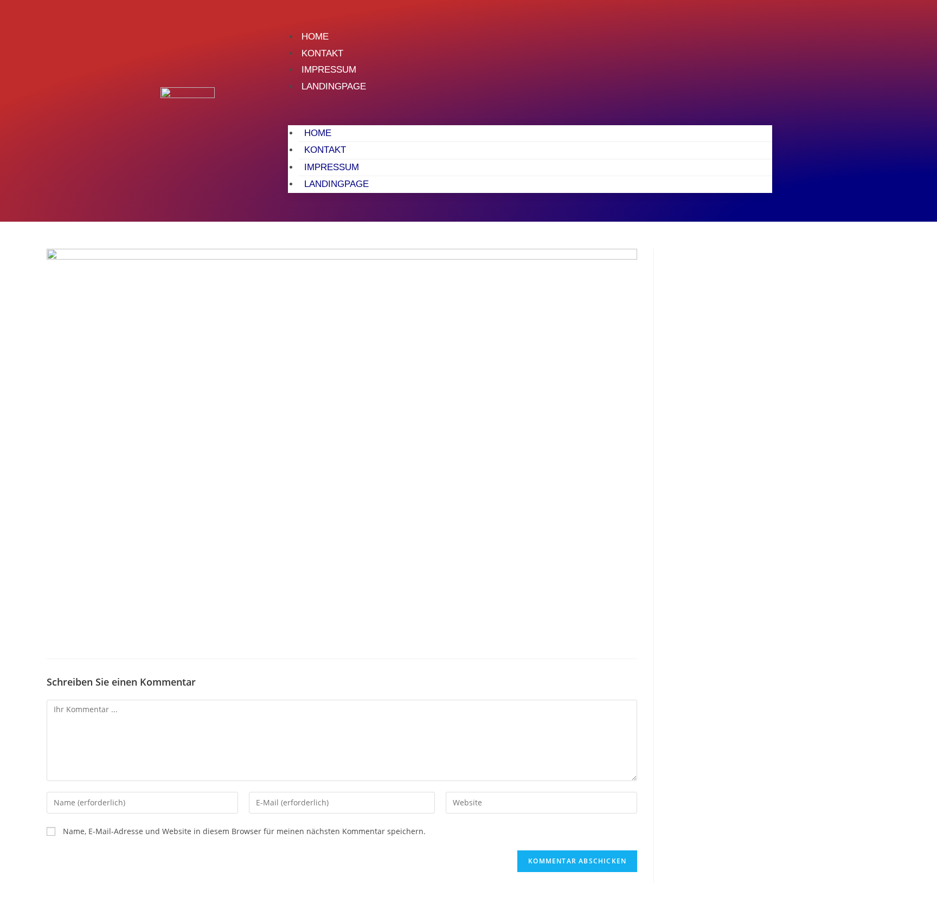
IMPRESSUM (328, 69)
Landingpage (333, 86)
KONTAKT (322, 53)
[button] (530, 110)
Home (315, 36)
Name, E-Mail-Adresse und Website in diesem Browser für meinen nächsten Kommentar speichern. (244, 831)
